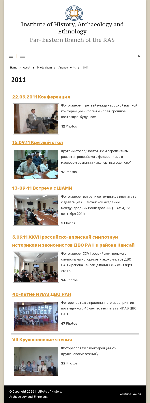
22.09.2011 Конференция (41, 97)
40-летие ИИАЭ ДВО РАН (41, 294)
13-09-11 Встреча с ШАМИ (42, 188)
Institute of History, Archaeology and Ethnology (72, 28)
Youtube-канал (130, 394)
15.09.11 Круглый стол (37, 142)
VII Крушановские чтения (42, 339)
